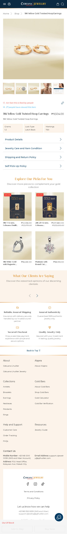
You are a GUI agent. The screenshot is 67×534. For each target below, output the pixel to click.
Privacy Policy (33, 498)
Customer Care (10, 430)
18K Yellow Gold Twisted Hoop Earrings (43, 13)
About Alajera (41, 366)
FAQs (5, 441)
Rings (5, 414)
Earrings (7, 398)
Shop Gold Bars (42, 392)
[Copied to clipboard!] (62, 103)
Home (6, 13)
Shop (16, 13)
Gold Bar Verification (44, 403)
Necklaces (7, 403)
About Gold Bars (42, 386)
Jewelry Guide (41, 430)
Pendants (7, 409)
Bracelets (7, 392)
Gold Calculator (42, 398)
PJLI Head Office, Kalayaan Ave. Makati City (15, 462)
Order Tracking (10, 435)
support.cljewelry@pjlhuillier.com (49, 456)
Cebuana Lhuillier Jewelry (14, 371)
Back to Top (32, 350)
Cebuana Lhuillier (11, 366)
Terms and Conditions (33, 491)
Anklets (6, 386)
